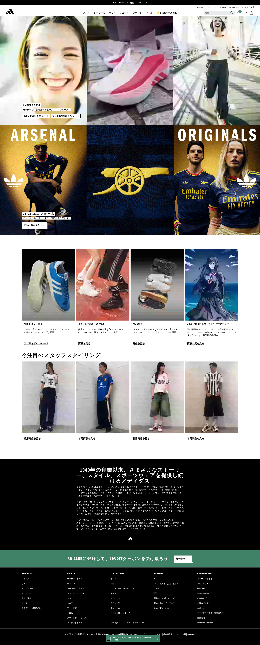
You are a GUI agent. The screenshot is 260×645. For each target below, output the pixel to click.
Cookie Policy (192, 634)
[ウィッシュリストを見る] (245, 13)
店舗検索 (200, 7)
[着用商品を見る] (48, 401)
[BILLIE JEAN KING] (48, 298)
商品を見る (84, 343)
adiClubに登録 (234, 7)
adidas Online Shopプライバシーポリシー (144, 634)
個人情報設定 (80, 634)
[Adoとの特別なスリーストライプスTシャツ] (211, 298)
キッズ (112, 13)
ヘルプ (215, 7)
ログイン (244, 7)
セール (149, 13)
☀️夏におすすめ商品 (167, 13)
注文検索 (223, 7)
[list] (130, 298)
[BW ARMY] (157, 298)
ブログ (208, 7)
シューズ (124, 13)
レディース (99, 13)
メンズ (86, 13)
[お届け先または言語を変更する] (252, 7)
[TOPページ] (9, 11)
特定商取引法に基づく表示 (174, 634)
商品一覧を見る (195, 343)
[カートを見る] (251, 13)
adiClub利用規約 (94, 634)
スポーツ (137, 13)
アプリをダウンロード (36, 343)
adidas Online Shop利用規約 (114, 634)
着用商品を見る (32, 438)
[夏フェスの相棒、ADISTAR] (102, 298)
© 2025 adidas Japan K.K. (130, 641)
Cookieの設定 (67, 634)
